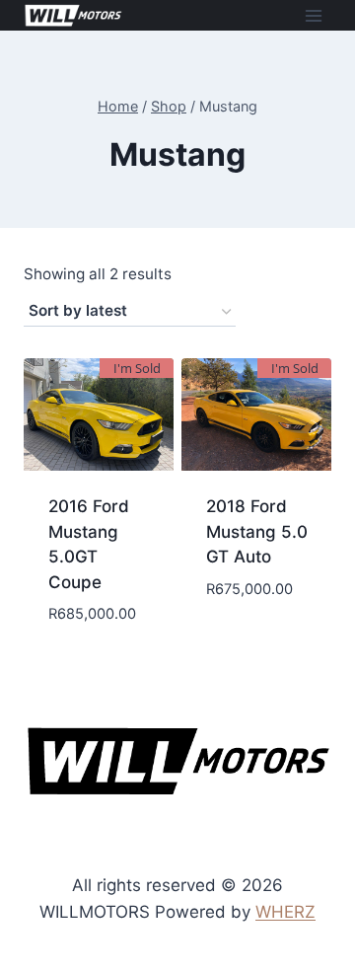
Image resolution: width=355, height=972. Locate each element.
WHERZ (285, 912)
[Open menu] (313, 15)
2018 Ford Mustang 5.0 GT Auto (257, 531)
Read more (98, 659)
